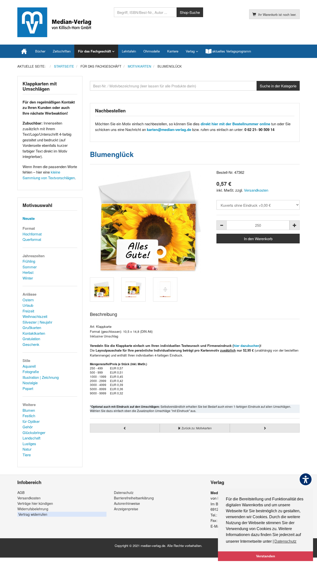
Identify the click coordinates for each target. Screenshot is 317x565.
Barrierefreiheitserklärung (134, 497)
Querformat (32, 239)
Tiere (27, 454)
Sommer (30, 266)
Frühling (29, 261)
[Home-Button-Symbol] (24, 51)
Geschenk (31, 344)
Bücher (40, 51)
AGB (21, 492)
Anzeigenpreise (126, 508)
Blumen (29, 410)
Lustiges (29, 443)
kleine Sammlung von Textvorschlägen (49, 174)
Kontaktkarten (34, 333)
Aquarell (29, 366)
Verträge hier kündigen (35, 503)
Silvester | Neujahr (37, 322)
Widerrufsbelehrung (32, 508)
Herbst (28, 272)
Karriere (172, 51)
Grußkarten (32, 327)
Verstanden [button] (265, 556)
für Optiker (31, 421)
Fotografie (31, 371)
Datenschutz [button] (285, 541)
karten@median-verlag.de (169, 129)
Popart (28, 388)
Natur (27, 449)
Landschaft (31, 437)
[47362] (149, 222)
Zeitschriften (62, 51)
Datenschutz (123, 492)
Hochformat (32, 233)
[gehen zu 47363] (265, 428)
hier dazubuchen (246, 345)
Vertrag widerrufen (32, 514)
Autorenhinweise (127, 503)
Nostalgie (30, 382)
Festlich (29, 415)
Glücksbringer (34, 432)
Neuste (29, 218)
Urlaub (28, 305)
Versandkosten (256, 190)
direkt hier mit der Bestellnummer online (235, 124)
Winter (28, 278)
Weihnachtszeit (35, 316)
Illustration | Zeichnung (41, 377)
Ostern (28, 299)
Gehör (28, 426)
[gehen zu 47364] (125, 428)
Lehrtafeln (129, 51)
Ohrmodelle (151, 51)
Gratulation (31, 338)
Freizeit (28, 310)
